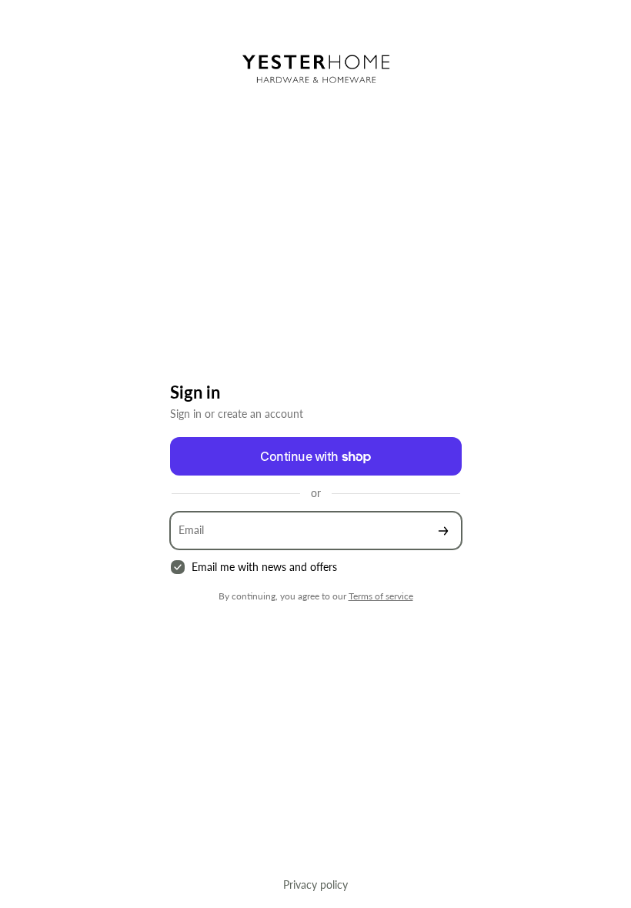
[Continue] (443, 530)
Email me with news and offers (264, 566)
